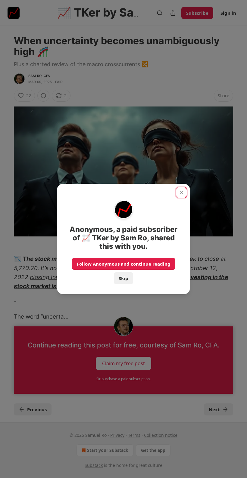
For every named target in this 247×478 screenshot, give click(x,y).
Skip (123, 278)
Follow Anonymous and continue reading (123, 264)
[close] (181, 192)
